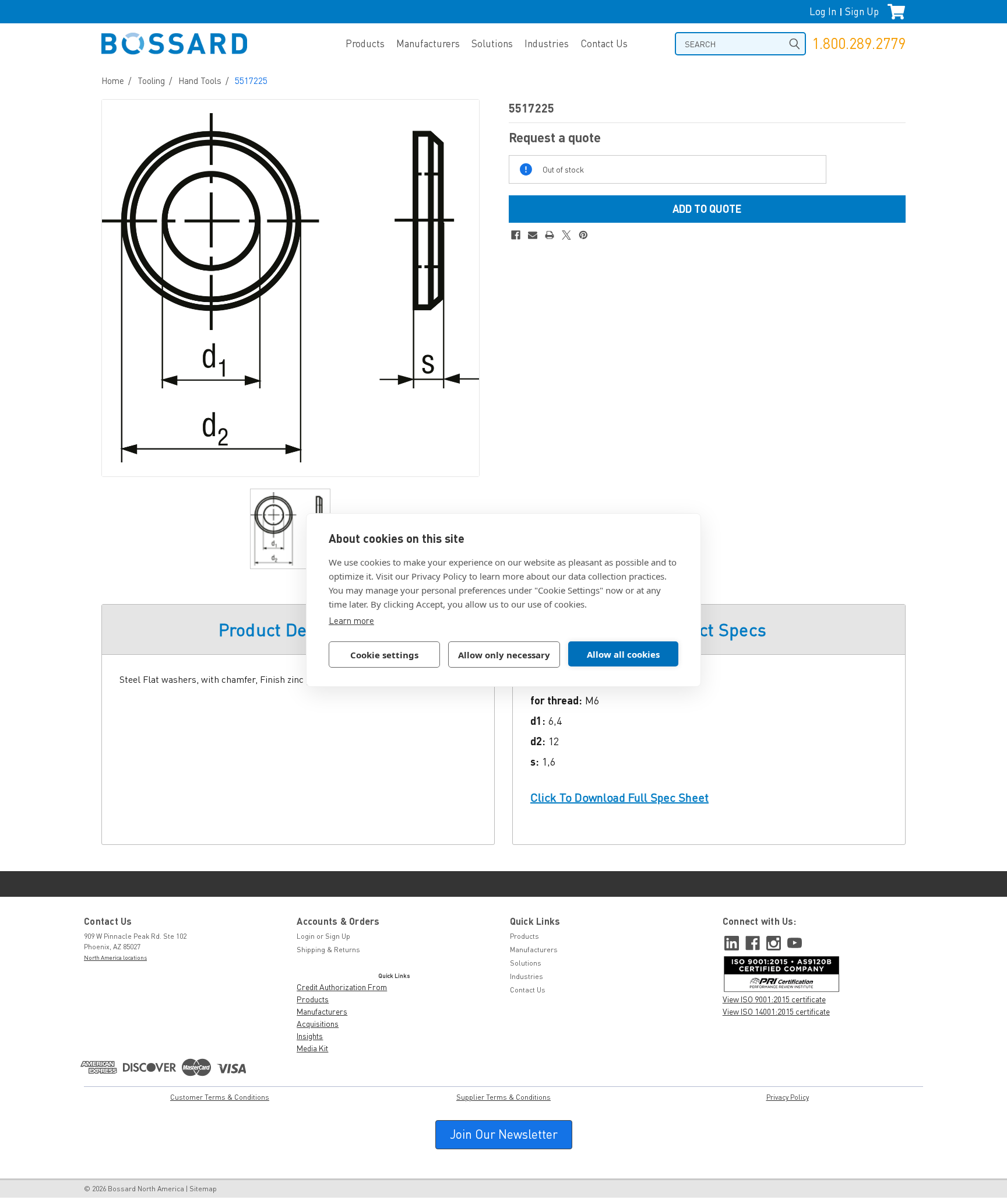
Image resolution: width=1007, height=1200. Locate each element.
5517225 (251, 80)
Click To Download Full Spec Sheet (619, 797)
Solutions (492, 43)
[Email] (532, 235)
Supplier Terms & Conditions (503, 1097)
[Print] (549, 235)
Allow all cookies (623, 654)
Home (112, 80)
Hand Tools (199, 80)
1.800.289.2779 (859, 43)
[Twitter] (566, 235)
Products (365, 43)
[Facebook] (515, 235)
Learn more (351, 620)
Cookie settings (384, 655)
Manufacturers (428, 43)
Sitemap (203, 1188)
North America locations (115, 957)
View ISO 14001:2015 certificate (776, 1011)
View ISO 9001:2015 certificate (774, 999)
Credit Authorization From (342, 987)
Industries (546, 43)
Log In (822, 11)
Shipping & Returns (328, 949)
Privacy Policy (787, 1097)
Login (306, 936)
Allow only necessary (504, 655)
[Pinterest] (583, 235)
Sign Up (862, 11)
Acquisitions (318, 1024)
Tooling (151, 80)
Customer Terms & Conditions (219, 1097)
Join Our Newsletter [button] (504, 1134)
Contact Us (604, 43)
